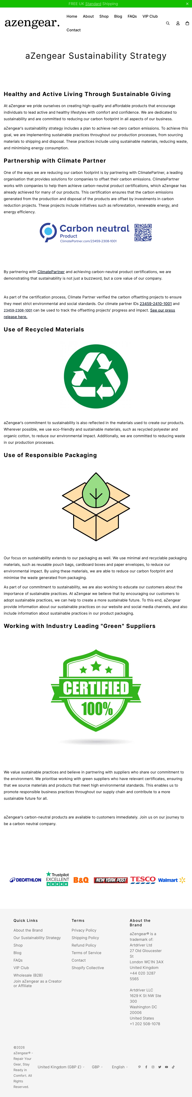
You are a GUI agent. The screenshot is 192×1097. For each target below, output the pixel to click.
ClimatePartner (51, 272)
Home (72, 16)
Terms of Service (86, 953)
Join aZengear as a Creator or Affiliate (38, 983)
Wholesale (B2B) (28, 975)
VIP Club (150, 16)
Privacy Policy (84, 930)
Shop (104, 16)
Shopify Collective (88, 968)
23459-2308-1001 (18, 310)
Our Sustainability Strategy (37, 938)
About (88, 16)
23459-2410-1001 (156, 303)
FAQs (132, 16)
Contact (74, 30)
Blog (118, 16)
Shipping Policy (85, 938)
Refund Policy (84, 945)
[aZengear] (32, 23)
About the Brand (28, 930)
